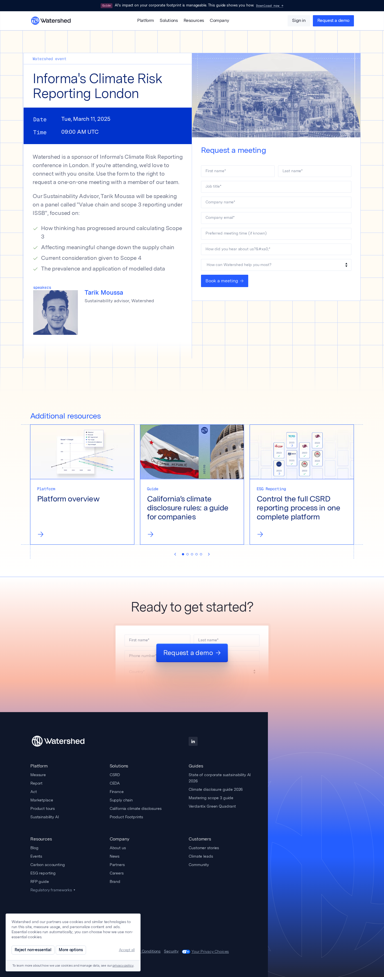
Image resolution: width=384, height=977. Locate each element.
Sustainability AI (44, 817)
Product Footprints (126, 817)
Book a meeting (221, 280)
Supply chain (121, 800)
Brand (115, 881)
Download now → (269, 6)
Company (219, 21)
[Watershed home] (63, 741)
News (114, 856)
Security (171, 951)
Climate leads (201, 856)
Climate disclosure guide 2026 (216, 789)
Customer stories (204, 848)
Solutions (169, 21)
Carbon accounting (47, 864)
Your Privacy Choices (210, 951)
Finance (117, 791)
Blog (34, 848)
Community (199, 864)
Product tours (42, 808)
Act (33, 791)
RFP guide (39, 881)
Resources (194, 21)
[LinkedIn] (193, 741)
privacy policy (122, 965)
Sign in (298, 21)
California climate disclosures (136, 808)
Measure (38, 774)
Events (36, 856)
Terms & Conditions (143, 951)
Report (36, 783)
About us (118, 848)
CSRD (115, 774)
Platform (145, 21)
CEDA (115, 783)
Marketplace (41, 800)
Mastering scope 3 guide (211, 798)
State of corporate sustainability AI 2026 (220, 777)
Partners (117, 864)
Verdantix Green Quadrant (212, 806)
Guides (196, 766)
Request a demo (333, 21)
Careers (117, 873)
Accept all (127, 950)
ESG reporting (43, 873)
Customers (200, 839)
